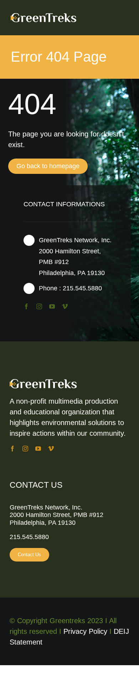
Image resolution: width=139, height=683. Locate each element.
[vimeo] (65, 306)
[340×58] (49, 15)
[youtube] (52, 306)
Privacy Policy (85, 631)
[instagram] (39, 306)
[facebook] (26, 306)
